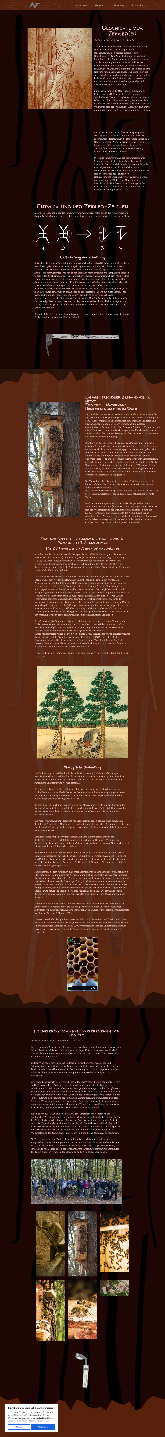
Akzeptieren (43, 1427)
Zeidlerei (81, 5)
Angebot (100, 5)
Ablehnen (19, 1427)
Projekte (137, 5)
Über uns (118, 5)
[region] (31, 1418)
